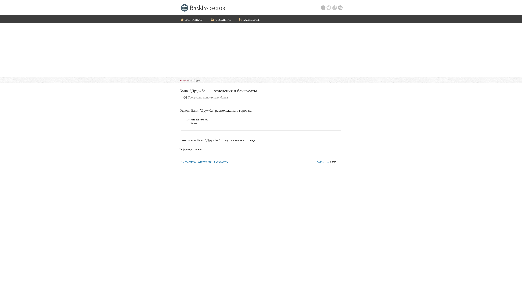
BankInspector (323, 162)
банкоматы (251, 19)
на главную (194, 19)
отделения (223, 19)
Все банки (183, 80)
